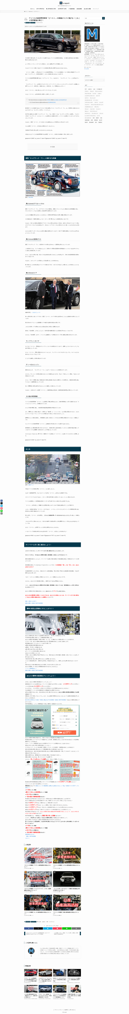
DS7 (86, 89)
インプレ (94, 93)
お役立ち (43, 921)
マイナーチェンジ (93, 111)
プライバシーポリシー (58, 1009)
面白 (96, 122)
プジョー (86, 109)
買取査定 (96, 120)
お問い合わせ (72, 1009)
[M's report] (64, 3)
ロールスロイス (88, 117)
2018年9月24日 (52, 102)
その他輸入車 (99, 89)
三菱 (93, 117)
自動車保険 (87, 120)
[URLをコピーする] (76, 928)
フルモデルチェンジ (89, 106)
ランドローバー (95, 113)
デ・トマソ (96, 100)
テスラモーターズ (88, 100)
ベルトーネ (92, 109)
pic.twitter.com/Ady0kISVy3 (60, 100)
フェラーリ (87, 104)
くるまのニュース (36, 312)
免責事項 (66, 1009)
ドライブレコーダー (89, 102)
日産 (101, 117)
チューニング (92, 97)
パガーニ (96, 102)
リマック (101, 113)
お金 (94, 89)
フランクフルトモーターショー (97, 104)
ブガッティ (96, 106)
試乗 (92, 120)
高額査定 (100, 122)
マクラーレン (87, 113)
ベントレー (98, 109)
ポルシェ (86, 111)
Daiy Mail (30, 197)
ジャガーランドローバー (90, 95)
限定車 (86, 122)
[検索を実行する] (103, 18)
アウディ (86, 91)
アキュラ (92, 91)
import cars (27, 22)
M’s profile (86, 68)
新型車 (97, 117)
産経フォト (31, 484)
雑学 (47, 921)
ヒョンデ (101, 102)
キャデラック (33, 22)
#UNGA (49, 100)
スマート (86, 97)
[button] (28, 928)
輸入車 (39, 921)
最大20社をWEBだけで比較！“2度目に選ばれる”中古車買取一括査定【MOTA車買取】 (46, 699)
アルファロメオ (88, 93)
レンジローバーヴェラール (90, 115)
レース (98, 115)
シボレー (99, 93)
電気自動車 (91, 122)
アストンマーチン (98, 91)
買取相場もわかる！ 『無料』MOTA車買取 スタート (30, 836)
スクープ (98, 95)
